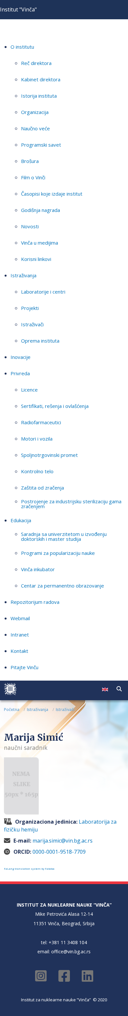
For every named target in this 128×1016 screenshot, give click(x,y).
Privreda (20, 373)
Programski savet (41, 144)
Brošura (30, 161)
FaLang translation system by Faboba (29, 868)
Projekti (30, 308)
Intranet (20, 634)
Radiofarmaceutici (41, 422)
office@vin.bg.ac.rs (71, 951)
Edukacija (21, 520)
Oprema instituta (40, 340)
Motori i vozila (37, 438)
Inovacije (21, 357)
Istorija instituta (39, 95)
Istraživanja (23, 275)
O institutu (22, 46)
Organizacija (35, 112)
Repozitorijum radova (35, 602)
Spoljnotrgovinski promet (49, 455)
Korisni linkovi (36, 259)
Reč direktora (36, 63)
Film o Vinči (33, 177)
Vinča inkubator (38, 569)
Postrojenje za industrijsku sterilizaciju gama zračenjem (71, 503)
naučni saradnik (26, 747)
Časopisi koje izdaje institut (51, 193)
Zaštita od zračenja (42, 487)
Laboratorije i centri (43, 291)
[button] (119, 688)
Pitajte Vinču (24, 667)
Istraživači (32, 324)
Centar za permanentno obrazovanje (62, 585)
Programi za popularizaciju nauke (58, 553)
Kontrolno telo (37, 471)
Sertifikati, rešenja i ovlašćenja (55, 406)
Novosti (30, 226)
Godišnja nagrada (40, 210)
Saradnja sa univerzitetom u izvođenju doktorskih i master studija (64, 536)
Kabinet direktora (40, 79)
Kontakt (19, 651)
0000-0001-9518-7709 (59, 851)
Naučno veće (35, 128)
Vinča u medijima (39, 242)
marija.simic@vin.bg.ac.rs (62, 840)
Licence (29, 389)
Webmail (20, 618)
